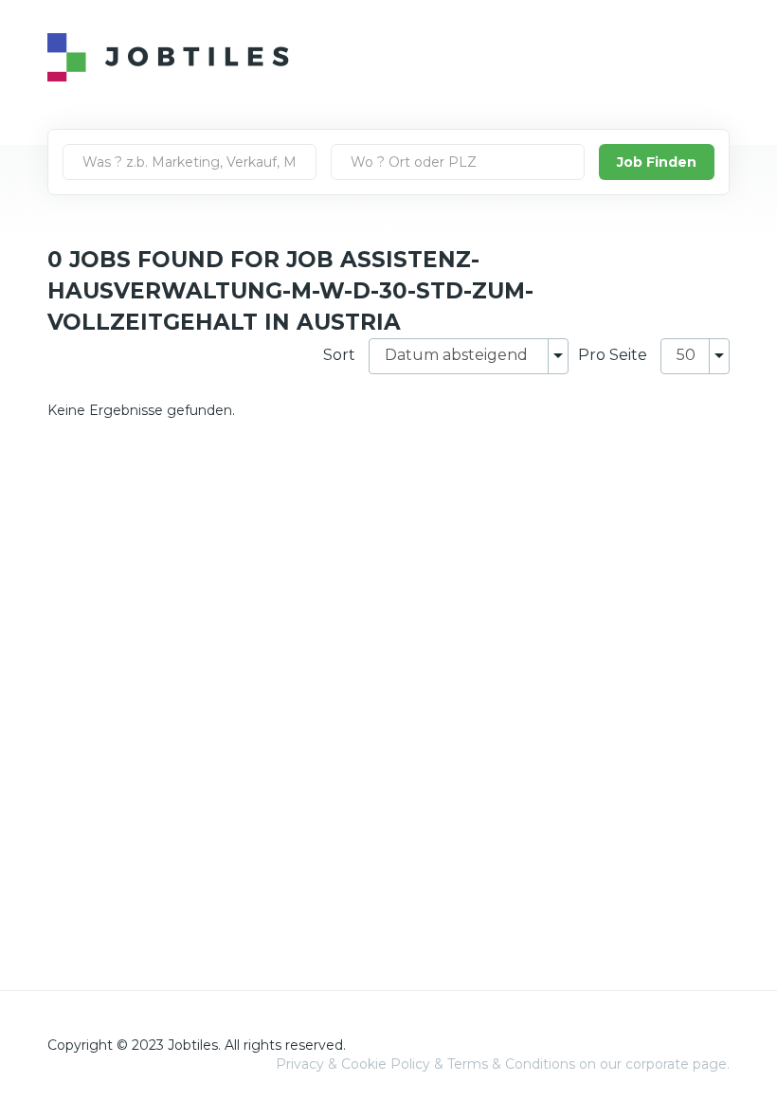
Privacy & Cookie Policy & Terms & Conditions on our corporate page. (503, 1064)
